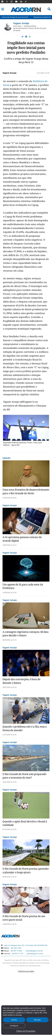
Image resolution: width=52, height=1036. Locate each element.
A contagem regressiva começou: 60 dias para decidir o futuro (25, 633)
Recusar (37, 1020)
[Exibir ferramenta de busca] (49, 9)
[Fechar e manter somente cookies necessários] (50, 1020)
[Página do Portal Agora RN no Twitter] (8, 1)
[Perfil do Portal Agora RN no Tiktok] (27, 1)
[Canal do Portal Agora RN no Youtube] (17, 1)
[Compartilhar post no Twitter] (23, 36)
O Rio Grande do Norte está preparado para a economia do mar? (24, 775)
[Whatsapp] (29, 36)
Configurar (14, 1026)
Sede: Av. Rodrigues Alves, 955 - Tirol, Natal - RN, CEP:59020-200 (25, 945)
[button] (2, 9)
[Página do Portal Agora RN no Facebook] (3, 1)
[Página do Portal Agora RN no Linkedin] (22, 1)
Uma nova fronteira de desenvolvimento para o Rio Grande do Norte (26, 491)
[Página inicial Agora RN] (10, 936)
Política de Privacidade (25, 1031)
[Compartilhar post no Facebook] (26, 36)
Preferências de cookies (26, 971)
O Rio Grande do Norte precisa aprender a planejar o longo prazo (26, 870)
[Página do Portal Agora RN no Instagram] (13, 1)
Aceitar (14, 1020)
